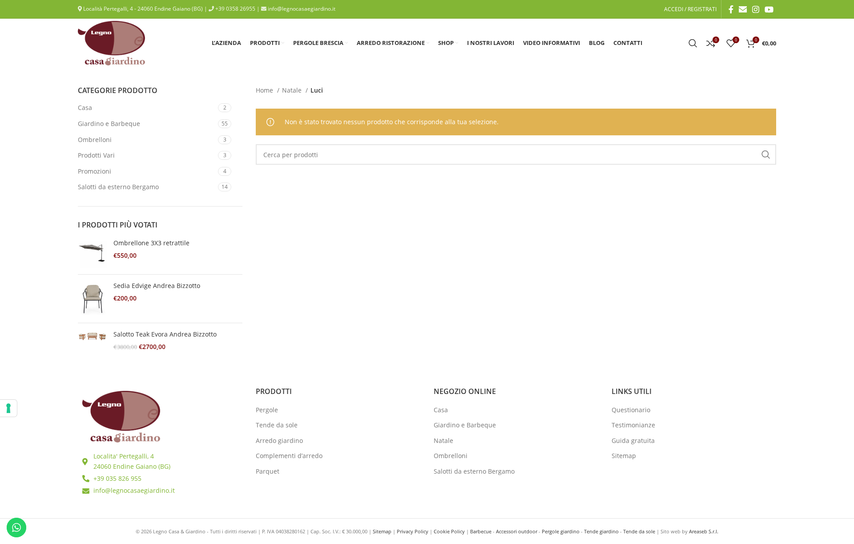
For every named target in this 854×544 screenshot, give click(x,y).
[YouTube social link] (769, 9)
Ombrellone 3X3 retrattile (151, 243)
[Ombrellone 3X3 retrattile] (92, 253)
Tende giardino (601, 531)
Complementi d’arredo (289, 455)
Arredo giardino (279, 440)
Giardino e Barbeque (109, 123)
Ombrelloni (95, 139)
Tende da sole (277, 425)
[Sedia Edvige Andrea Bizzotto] (92, 298)
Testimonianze (633, 425)
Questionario (631, 410)
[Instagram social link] (755, 9)
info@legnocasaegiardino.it (300, 8)
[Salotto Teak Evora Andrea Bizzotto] (92, 340)
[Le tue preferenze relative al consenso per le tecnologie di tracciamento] (8, 408)
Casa (85, 107)
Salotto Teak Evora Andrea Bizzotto (165, 334)
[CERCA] (766, 154)
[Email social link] (742, 9)
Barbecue (480, 531)
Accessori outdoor (516, 531)
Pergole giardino (561, 531)
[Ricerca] (693, 43)
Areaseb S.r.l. (703, 531)
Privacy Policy (412, 531)
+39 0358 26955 (234, 8)
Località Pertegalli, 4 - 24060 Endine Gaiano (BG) (142, 8)
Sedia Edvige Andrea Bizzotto (156, 285)
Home (265, 90)
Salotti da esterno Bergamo (118, 187)
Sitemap (624, 455)
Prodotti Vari (96, 155)
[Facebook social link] (731, 9)
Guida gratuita (633, 440)
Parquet (267, 471)
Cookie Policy (449, 531)
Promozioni (94, 171)
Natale (292, 90)
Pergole (267, 410)
